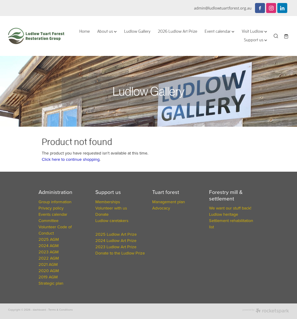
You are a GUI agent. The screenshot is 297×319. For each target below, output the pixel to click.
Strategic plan (51, 283)
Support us (254, 39)
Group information (55, 202)
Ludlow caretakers (111, 220)
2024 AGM (49, 245)
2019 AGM (48, 277)
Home (84, 31)
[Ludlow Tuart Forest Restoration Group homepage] (36, 36)
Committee (48, 220)
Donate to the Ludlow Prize (120, 253)
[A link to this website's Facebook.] (260, 8)
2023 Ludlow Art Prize (115, 247)
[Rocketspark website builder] (265, 311)
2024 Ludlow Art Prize (115, 240)
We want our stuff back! (230, 208)
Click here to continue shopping (71, 159)
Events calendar (53, 214)
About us (105, 31)
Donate (102, 214)
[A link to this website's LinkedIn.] (282, 8)
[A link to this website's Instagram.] (271, 8)
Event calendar (218, 31)
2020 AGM (49, 271)
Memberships (107, 202)
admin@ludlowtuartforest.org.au (223, 8)
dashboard (39, 310)
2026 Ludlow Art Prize (177, 31)
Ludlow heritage (223, 214)
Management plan (168, 202)
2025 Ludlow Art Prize (116, 234)
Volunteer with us (111, 208)
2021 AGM (48, 264)
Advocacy (161, 208)
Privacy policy (51, 208)
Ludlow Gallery (137, 31)
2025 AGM (49, 239)
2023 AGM (49, 252)
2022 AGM (49, 258)
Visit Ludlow (253, 31)
